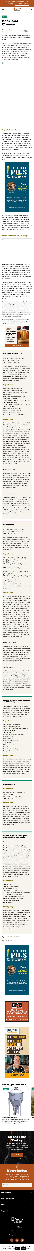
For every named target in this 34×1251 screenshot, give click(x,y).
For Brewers (6, 1192)
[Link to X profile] (22, 1241)
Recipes (17, 936)
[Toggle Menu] (3, 9)
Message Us (12, 1235)
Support (4, 1211)
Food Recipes (10, 936)
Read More (29, 1248)
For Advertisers (7, 1199)
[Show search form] (31, 9)
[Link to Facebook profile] (12, 1241)
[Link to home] (17, 9)
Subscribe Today (17, 1155)
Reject (23, 1248)
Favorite (22, 31)
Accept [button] (17, 1248)
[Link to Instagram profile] (17, 1241)
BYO (3, 1205)
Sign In (22, 1159)
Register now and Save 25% (22, 5)
